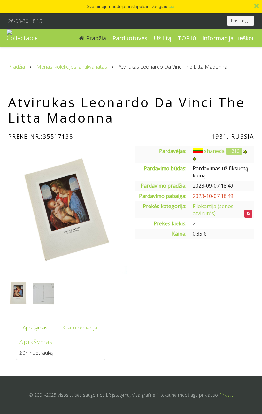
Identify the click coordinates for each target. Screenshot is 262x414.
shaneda (214, 151)
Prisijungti (240, 21)
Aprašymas (35, 327)
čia (171, 6)
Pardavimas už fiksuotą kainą (220, 172)
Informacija (218, 38)
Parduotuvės (129, 38)
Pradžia (95, 38)
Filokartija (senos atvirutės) (213, 210)
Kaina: (179, 233)
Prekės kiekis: (170, 223)
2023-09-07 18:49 (213, 185)
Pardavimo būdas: (165, 168)
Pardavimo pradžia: (163, 185)
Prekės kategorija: (164, 206)
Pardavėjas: (172, 151)
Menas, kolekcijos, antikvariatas (71, 66)
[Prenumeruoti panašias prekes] (248, 214)
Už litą (162, 38)
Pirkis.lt (226, 395)
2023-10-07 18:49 (213, 195)
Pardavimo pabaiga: (162, 195)
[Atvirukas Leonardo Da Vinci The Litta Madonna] (67, 210)
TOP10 (187, 38)
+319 (234, 151)
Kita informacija (79, 327)
